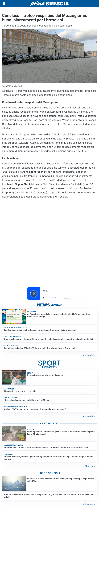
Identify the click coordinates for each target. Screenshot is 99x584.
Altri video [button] (90, 466)
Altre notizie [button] (89, 355)
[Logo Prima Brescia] (49, 3)
